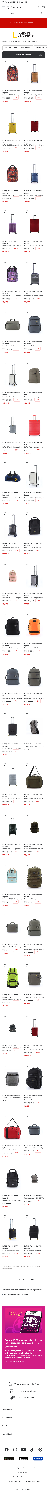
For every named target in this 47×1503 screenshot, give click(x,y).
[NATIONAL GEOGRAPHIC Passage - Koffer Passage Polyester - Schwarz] (12, 1228)
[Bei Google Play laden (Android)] (9, 1458)
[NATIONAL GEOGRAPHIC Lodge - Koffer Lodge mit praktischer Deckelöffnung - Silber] (34, 576)
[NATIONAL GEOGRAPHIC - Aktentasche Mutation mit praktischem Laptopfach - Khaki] (12, 927)
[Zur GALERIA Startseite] (14, 7)
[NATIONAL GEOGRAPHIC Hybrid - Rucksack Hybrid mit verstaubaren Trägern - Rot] (12, 1128)
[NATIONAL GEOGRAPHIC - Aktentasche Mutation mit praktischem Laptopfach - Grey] (34, 1128)
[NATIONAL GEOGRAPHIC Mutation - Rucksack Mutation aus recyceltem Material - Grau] (12, 676)
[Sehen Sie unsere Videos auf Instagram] (15, 1449)
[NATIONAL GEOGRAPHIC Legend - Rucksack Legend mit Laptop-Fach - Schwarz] (34, 525)
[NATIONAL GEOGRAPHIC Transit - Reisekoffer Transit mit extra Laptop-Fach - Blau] (12, 525)
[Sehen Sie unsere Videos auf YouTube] (23, 1449)
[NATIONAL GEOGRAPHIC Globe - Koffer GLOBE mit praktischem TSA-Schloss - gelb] (12, 123)
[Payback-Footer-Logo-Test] (38, 1459)
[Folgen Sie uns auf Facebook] (6, 1449)
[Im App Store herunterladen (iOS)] (23, 1458)
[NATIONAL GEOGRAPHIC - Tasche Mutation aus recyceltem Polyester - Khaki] (34, 977)
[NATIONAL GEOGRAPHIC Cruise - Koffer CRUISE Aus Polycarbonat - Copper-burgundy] (34, 123)
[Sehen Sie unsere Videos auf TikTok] (32, 1449)
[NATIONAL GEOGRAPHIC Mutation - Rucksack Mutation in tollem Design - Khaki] (34, 676)
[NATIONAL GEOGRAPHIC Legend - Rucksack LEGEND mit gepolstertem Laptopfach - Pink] (12, 576)
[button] (16, 2)
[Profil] (38, 7)
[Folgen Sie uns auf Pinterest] (40, 1449)
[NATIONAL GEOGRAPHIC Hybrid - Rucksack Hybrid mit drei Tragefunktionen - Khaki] (34, 777)
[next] (32, 1279)
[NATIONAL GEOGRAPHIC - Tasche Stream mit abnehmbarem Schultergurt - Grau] (34, 726)
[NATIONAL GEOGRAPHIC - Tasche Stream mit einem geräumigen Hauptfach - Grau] (12, 1078)
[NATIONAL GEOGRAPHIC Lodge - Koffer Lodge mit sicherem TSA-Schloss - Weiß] (12, 375)
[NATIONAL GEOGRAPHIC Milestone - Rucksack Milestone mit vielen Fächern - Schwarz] (34, 1078)
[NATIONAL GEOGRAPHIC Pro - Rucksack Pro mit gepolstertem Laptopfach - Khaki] (34, 375)
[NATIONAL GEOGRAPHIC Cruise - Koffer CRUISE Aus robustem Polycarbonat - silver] (12, 777)
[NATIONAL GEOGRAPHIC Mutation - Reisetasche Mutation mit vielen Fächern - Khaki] (12, 324)
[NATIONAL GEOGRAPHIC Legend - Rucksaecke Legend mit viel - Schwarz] (12, 1178)
